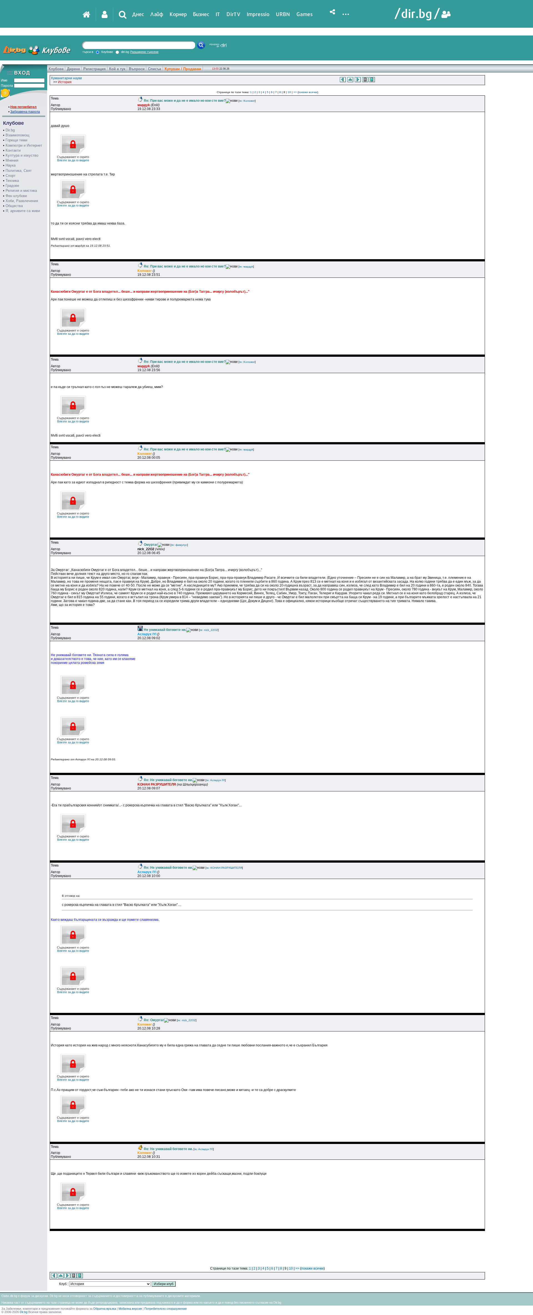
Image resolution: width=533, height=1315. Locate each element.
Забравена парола (25, 112)
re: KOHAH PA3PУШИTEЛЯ (224, 867)
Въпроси (137, 69)
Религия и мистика (21, 190)
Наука (11, 165)
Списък (154, 69)
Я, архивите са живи (23, 211)
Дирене (73, 69)
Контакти (13, 150)
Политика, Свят (19, 171)
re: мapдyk (246, 266)
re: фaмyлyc (179, 544)
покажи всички (307, 92)
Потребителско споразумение (165, 1308)
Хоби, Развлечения (22, 201)
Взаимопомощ (17, 135)
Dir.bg (10, 130)
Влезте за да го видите (73, 158)
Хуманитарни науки (66, 78)
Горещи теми (16, 140)
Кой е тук (117, 69)
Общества (14, 206)
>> (295, 92)
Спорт (11, 176)
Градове (12, 186)
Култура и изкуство (22, 155)
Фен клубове (16, 196)
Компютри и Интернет (24, 145)
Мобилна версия (130, 1308)
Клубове (56, 69)
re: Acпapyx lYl (215, 780)
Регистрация (94, 69)
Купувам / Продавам (183, 69)
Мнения (12, 160)
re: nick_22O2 (209, 629)
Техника (12, 181)
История (65, 82)
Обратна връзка (104, 1308)
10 (289, 92)
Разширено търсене (144, 51)
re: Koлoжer (247, 100)
